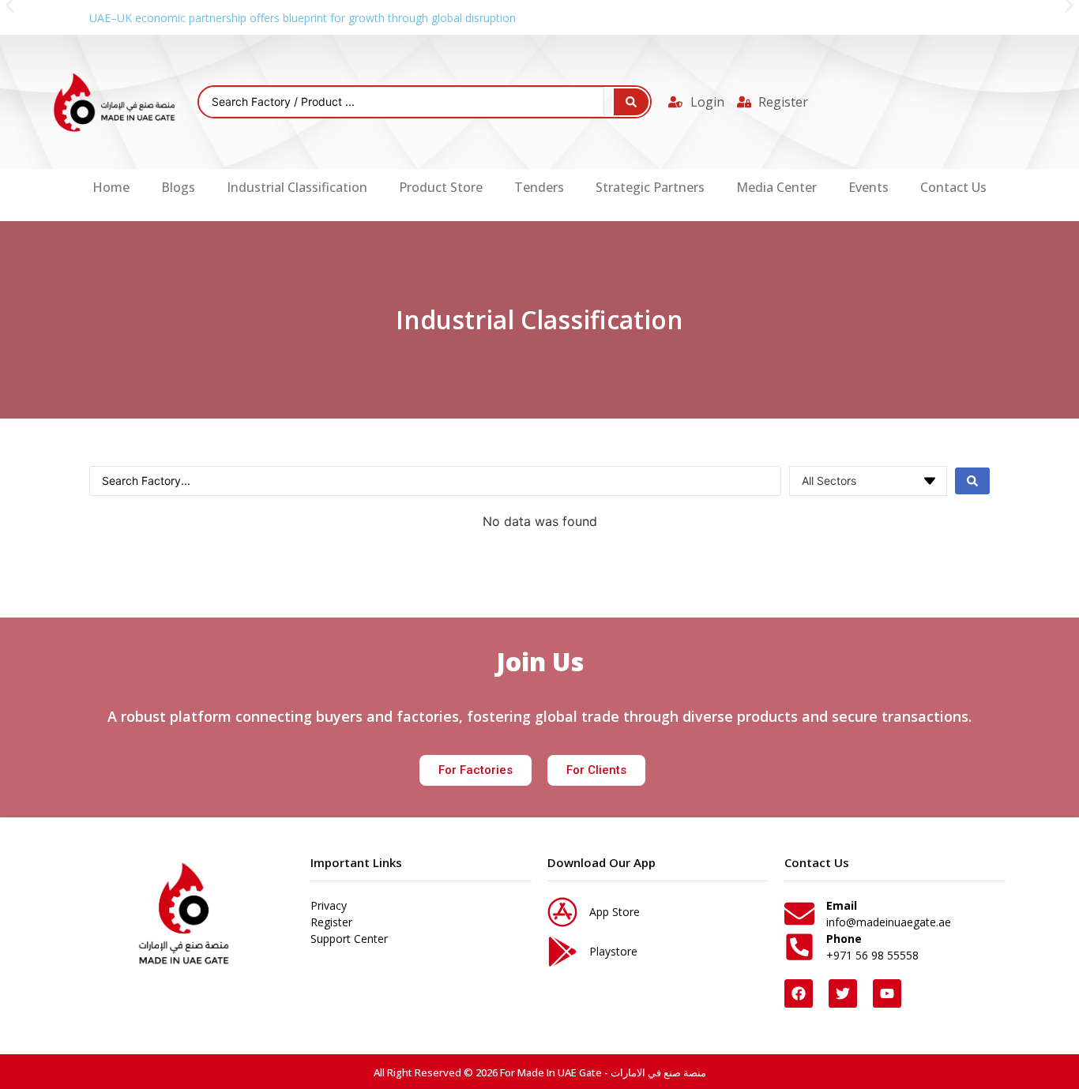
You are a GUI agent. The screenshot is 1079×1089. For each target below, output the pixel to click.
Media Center (776, 187)
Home (111, 187)
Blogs (178, 187)
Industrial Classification (297, 187)
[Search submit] (631, 102)
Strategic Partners (650, 187)
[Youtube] (887, 993)
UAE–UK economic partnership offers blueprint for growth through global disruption (302, 17)
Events (868, 187)
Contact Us (953, 187)
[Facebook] (798, 993)
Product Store (441, 187)
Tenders (539, 187)
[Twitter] (843, 993)
